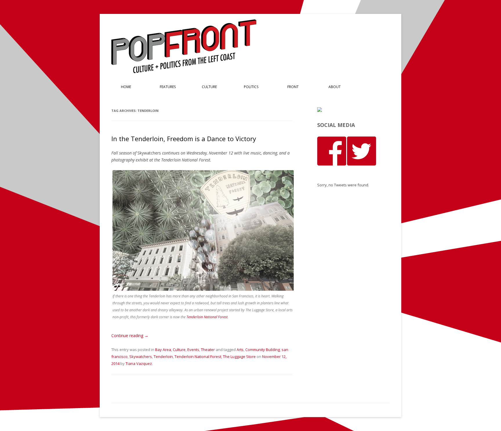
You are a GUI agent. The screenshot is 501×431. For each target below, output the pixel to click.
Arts (240, 349)
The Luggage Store (239, 356)
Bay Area (163, 349)
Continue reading (129, 335)
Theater (208, 349)
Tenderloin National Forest (207, 316)
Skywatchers (140, 356)
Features (168, 86)
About (334, 86)
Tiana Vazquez (139, 363)
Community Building (262, 349)
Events (193, 349)
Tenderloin (163, 356)
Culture (209, 86)
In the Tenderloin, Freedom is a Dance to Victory (183, 138)
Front (293, 86)
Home (126, 86)
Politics (251, 86)
